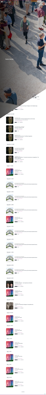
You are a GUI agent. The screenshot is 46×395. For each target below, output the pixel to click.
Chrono (38, 99)
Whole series (22, 109)
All (39, 99)
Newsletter (37, 0)
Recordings (38, 1)
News (33, 1)
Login (40, 0)
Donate (39, 0)
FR (43, 0)
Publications (41, 1)
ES (44, 0)
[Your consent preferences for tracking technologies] (44, 394)
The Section (30, 1)
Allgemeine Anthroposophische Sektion (18, 129)
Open (18, 109)
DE (42, 0)
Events (35, 1)
